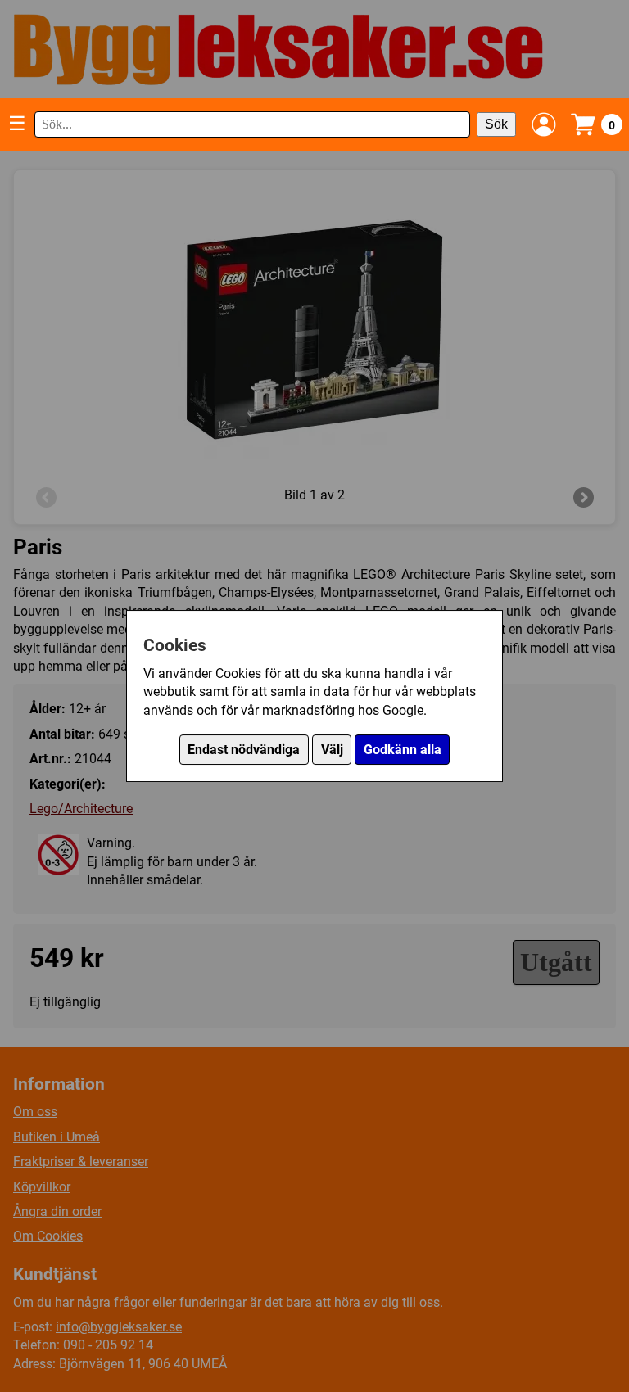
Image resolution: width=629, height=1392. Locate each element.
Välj (332, 749)
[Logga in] (544, 124)
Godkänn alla (402, 749)
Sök (496, 124)
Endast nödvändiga (244, 749)
